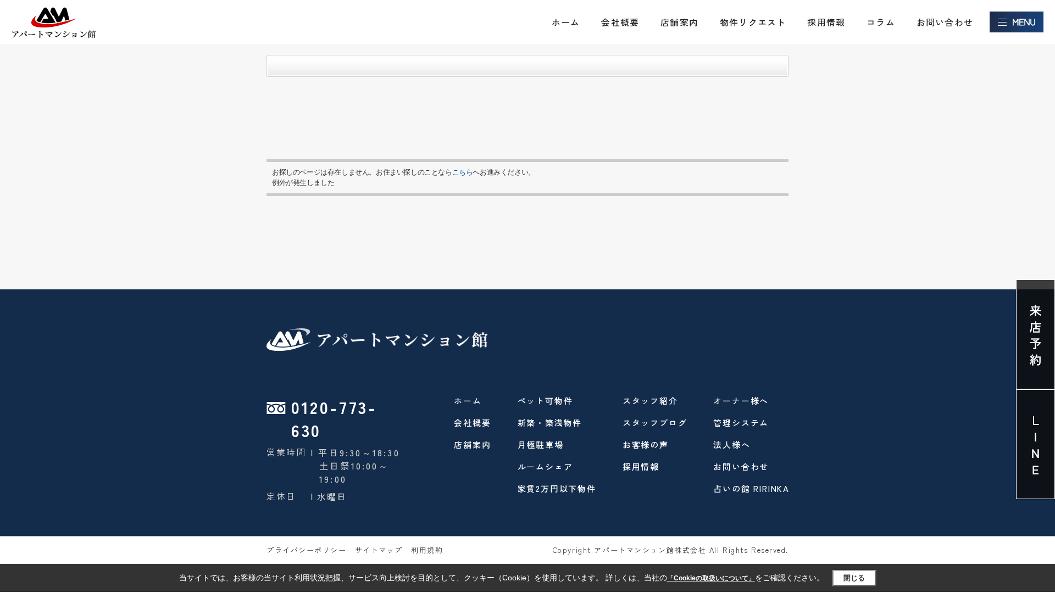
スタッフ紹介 (650, 400)
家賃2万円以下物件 (557, 488)
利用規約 (427, 550)
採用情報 (826, 22)
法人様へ (731, 444)
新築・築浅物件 (550, 422)
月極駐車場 (541, 444)
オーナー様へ (741, 400)
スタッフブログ (655, 422)
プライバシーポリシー (306, 550)
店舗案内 (679, 22)
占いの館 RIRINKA (751, 488)
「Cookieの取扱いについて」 (711, 578)
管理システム (741, 422)
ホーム (566, 22)
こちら (462, 172)
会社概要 (620, 22)
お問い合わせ (945, 22)
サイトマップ (379, 550)
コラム (881, 22)
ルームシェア (545, 466)
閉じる (854, 578)
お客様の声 (646, 444)
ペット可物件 (545, 400)
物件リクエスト (753, 22)
